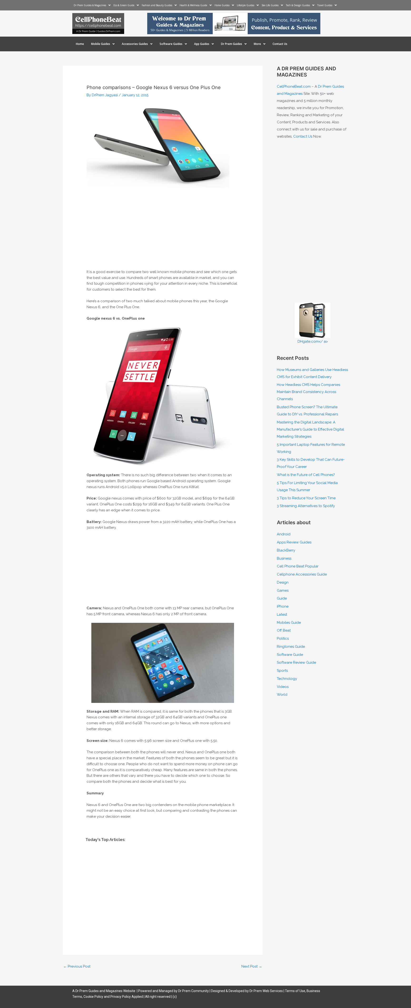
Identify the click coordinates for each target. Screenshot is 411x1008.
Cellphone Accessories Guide (302, 574)
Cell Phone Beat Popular (297, 566)
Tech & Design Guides (298, 5)
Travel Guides (324, 5)
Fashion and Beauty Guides (157, 5)
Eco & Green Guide (123, 5)
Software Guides (171, 44)
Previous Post (76, 966)
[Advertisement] (163, 233)
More (257, 44)
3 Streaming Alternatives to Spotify (306, 506)
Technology (287, 679)
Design (283, 582)
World (282, 694)
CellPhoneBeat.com (294, 86)
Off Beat (284, 630)
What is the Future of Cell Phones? (306, 475)
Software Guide (290, 655)
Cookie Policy (93, 996)
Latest (282, 614)
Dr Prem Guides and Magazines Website (105, 991)
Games (283, 590)
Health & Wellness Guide (193, 5)
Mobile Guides (100, 44)
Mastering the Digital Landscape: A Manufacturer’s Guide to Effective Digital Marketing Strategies (310, 429)
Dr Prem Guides (231, 44)
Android (283, 534)
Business (284, 558)
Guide (282, 598)
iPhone (283, 606)
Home (80, 44)
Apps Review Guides (294, 542)
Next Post (251, 966)
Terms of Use (295, 991)
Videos (283, 687)
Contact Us (280, 44)
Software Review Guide (296, 662)
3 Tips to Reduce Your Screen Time (306, 498)
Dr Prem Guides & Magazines (90, 5)
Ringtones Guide (291, 646)
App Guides (201, 44)
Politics (283, 638)
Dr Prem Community (193, 991)
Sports (282, 670)
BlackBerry (286, 550)
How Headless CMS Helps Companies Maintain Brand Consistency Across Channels (308, 392)
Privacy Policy (120, 996)
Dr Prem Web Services (266, 991)
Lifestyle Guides (245, 5)
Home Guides (222, 5)
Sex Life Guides (270, 5)
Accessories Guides (135, 44)
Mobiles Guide (289, 622)
